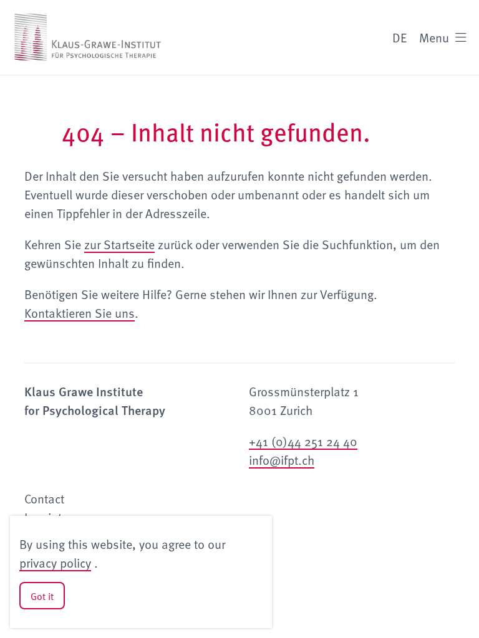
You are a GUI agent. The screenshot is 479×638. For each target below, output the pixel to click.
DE (399, 37)
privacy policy (55, 562)
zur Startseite (119, 244)
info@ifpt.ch (281, 460)
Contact (44, 498)
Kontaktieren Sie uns (79, 312)
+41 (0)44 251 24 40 (303, 441)
